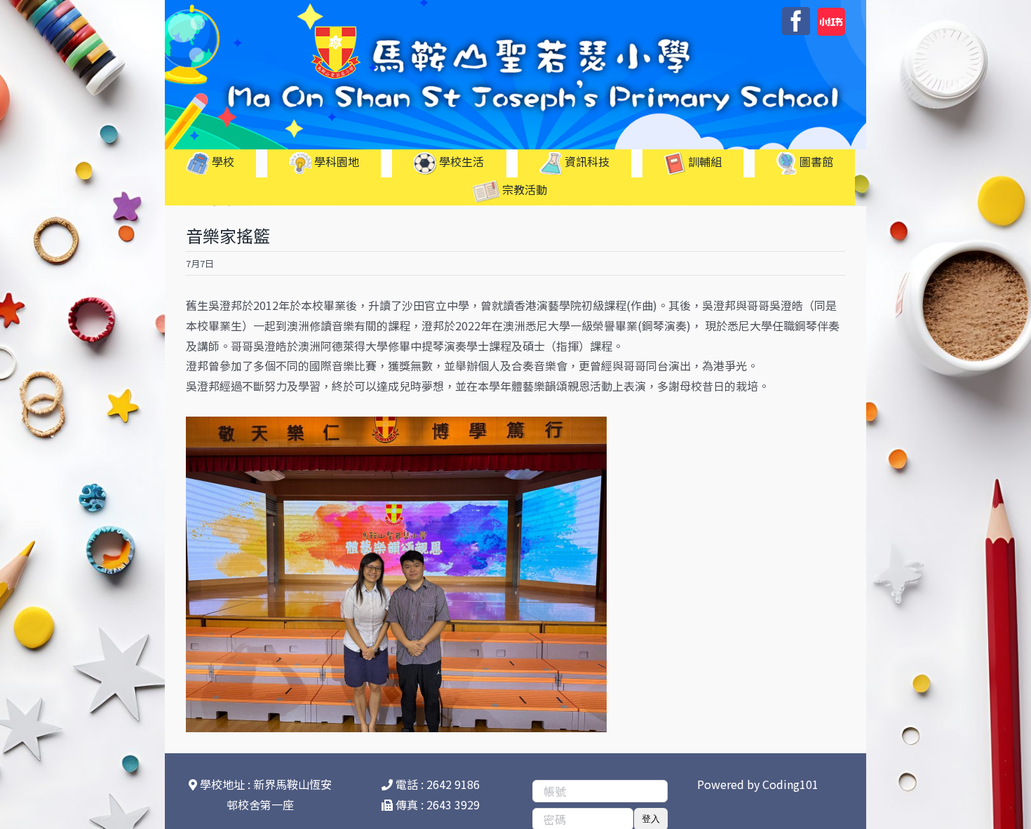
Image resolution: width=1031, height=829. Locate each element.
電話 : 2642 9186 (436, 784)
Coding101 (790, 784)
